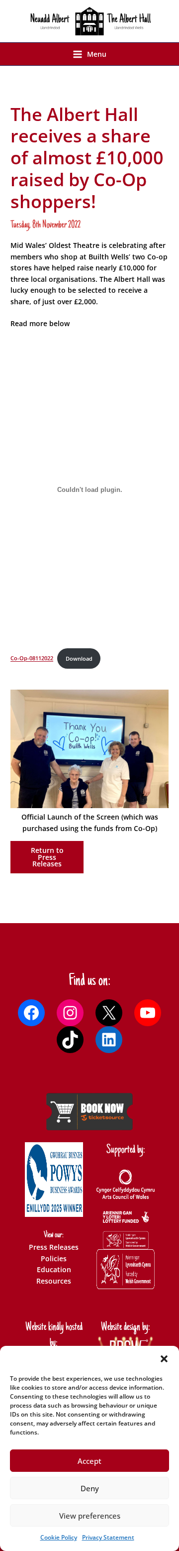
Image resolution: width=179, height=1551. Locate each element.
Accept (89, 1461)
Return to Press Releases (47, 856)
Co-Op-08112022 (31, 658)
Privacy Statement (108, 1537)
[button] (164, 1359)
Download (79, 658)
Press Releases (54, 1247)
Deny (90, 1488)
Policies (54, 1258)
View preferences (89, 1516)
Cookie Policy (58, 1537)
